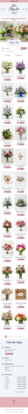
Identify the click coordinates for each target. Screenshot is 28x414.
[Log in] (23, 9)
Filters (8, 55)
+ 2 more (7, 367)
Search (24, 48)
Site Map (21, 411)
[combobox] (20, 55)
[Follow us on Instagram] (14, 404)
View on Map (10, 353)
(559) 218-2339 (14, 1)
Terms (6, 411)
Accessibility (15, 411)
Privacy (10, 411)
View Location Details (19, 392)
